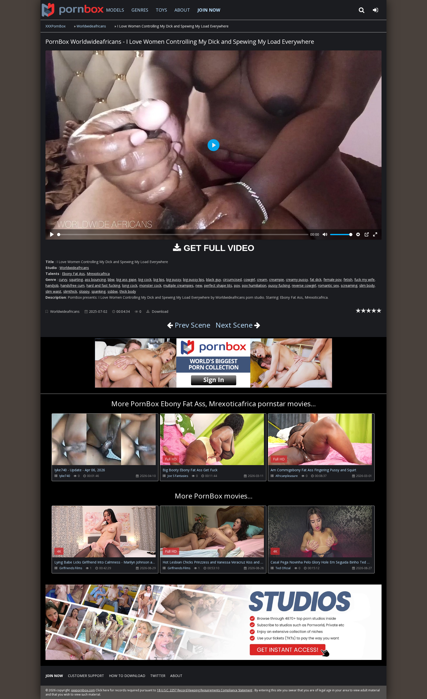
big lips (158, 279)
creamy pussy (297, 279)
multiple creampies (178, 285)
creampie (276, 279)
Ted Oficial (283, 568)
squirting (76, 279)
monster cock (150, 285)
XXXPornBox (55, 26)
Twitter (157, 675)
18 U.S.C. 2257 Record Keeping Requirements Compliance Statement (204, 690)
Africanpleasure (287, 476)
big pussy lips (193, 279)
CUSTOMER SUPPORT (86, 675)
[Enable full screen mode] (375, 234)
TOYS (161, 10)
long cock (129, 285)
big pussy (173, 279)
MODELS (115, 10)
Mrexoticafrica (98, 273)
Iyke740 (64, 476)
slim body (367, 285)
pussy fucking (279, 285)
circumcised (232, 279)
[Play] (52, 234)
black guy (213, 279)
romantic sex (328, 285)
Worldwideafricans (91, 26)
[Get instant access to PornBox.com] (213, 658)
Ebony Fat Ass (73, 273)
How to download (127, 675)
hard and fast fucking (103, 285)
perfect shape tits (218, 285)
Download (159, 311)
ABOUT (182, 10)
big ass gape (126, 279)
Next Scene (234, 325)
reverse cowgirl (304, 285)
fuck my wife (364, 279)
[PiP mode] (367, 234)
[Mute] (325, 234)
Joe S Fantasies (178, 476)
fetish (347, 279)
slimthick (70, 291)
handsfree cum (73, 285)
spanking (98, 291)
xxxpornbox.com (83, 690)
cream (262, 279)
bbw (111, 279)
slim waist (53, 291)
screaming (349, 285)
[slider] (182, 234)
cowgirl (249, 279)
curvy (63, 279)
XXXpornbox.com (73, 10)
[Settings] (358, 234)
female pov (332, 279)
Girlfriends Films (70, 568)
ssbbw (112, 291)
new (198, 285)
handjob (52, 285)
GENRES (139, 10)
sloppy (84, 291)
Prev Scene (191, 325)
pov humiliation (254, 285)
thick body (128, 291)
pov (237, 285)
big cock (144, 279)
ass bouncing (95, 279)
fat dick (315, 279)
